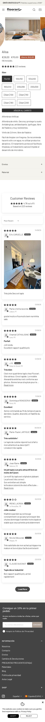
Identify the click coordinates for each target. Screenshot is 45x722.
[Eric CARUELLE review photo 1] (22, 264)
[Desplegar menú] (3, 10)
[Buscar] (34, 10)
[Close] (43, 702)
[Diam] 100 (8, 94)
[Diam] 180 (8, 102)
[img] (10, 230)
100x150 (19, 79)
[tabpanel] (22, 164)
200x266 (21, 87)
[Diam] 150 (23, 94)
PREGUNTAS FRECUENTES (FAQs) (17, 663)
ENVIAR (37, 625)
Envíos (5, 654)
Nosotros (6, 646)
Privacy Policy (26, 711)
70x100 (7, 79)
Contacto (6, 650)
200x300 (34, 87)
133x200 (32, 79)
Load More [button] (22, 589)
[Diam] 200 (24, 102)
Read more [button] (9, 385)
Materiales (6, 667)
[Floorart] (14, 9)
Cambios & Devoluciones (13, 658)
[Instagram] (3, 696)
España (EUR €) (34, 696)
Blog (4, 671)
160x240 (7, 87)
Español (16, 696)
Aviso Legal (7, 679)
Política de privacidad (11, 675)
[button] (40, 10)
